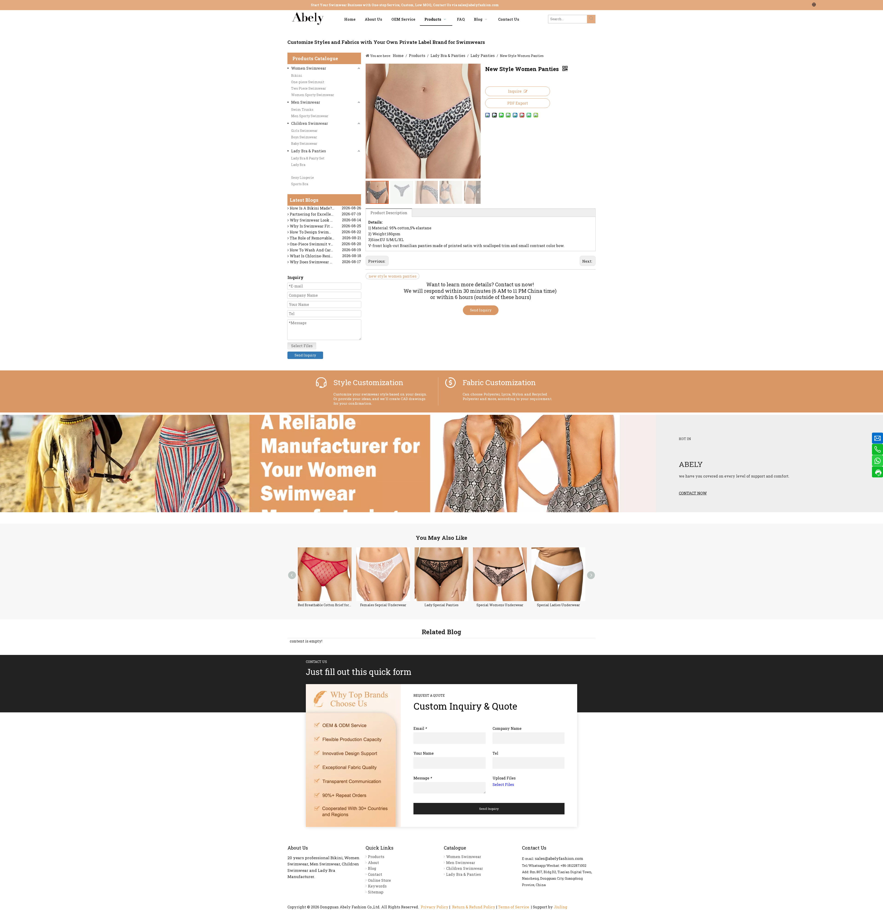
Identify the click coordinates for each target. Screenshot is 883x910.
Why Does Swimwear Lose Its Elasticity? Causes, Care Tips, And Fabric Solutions (325, 253)
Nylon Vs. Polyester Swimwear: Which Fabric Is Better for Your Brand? (325, 259)
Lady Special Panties (383, 605)
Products (376, 856)
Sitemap (375, 892)
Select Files (301, 345)
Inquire (515, 91)
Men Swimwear (305, 102)
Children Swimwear (309, 123)
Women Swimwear (308, 68)
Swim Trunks (302, 109)
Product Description (388, 212)
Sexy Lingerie (302, 177)
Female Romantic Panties (558, 605)
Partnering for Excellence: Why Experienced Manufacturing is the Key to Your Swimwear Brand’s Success (325, 206)
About (373, 862)
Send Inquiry (305, 355)
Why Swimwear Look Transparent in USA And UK (325, 212)
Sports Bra (299, 184)
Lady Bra (298, 164)
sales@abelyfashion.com (478, 5)
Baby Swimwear (304, 143)
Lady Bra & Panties (308, 150)
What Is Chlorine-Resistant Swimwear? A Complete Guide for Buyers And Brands (325, 247)
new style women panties (392, 276)
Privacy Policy (434, 906)
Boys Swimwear (304, 137)
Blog (372, 868)
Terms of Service (513, 906)
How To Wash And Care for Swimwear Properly (325, 241)
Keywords (377, 886)
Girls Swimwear (304, 130)
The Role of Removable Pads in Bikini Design (325, 230)
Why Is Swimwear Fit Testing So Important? (325, 218)
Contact (375, 874)
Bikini (296, 75)
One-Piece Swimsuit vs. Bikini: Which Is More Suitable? (325, 235)
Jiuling (560, 906)
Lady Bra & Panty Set (307, 158)
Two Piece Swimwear (308, 88)
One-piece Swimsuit (307, 82)
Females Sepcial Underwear (325, 605)
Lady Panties (301, 171)
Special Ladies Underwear (500, 605)
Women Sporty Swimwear (312, 95)
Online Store (379, 880)
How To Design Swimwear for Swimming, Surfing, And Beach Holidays (325, 224)
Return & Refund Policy (473, 906)
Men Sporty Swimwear (309, 116)
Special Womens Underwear (441, 605)
